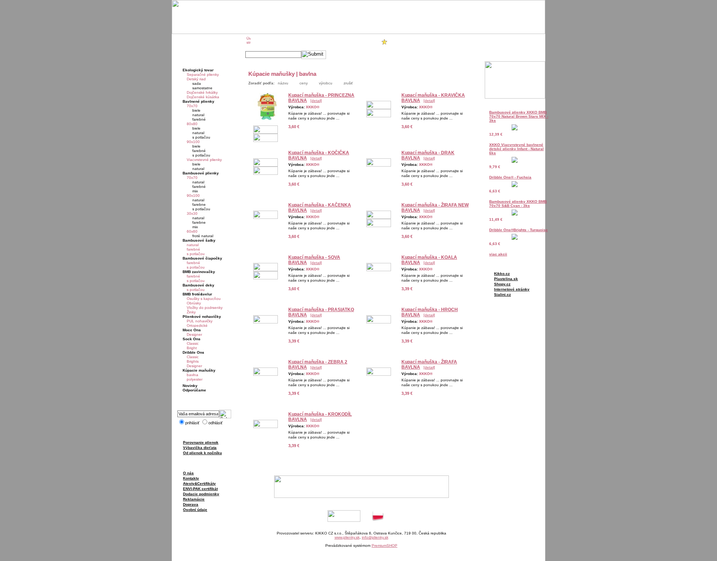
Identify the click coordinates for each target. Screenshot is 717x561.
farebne (199, 204)
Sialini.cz (502, 294)
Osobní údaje (195, 510)
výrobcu (325, 83)
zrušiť (348, 83)
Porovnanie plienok (200, 442)
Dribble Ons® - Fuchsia (510, 177)
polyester (194, 379)
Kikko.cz (502, 274)
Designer (194, 334)
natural (198, 115)
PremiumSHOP (384, 545)
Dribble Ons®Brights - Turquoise (518, 230)
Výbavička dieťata (200, 448)
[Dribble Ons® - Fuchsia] (515, 186)
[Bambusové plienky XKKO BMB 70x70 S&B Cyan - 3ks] (515, 214)
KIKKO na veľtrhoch (315, 42)
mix (195, 191)
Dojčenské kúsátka (203, 97)
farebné (199, 119)
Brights (193, 361)
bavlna (192, 375)
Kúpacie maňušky (199, 370)
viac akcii (498, 254)
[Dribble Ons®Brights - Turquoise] (515, 238)
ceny (303, 83)
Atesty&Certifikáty (199, 483)
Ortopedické (197, 325)
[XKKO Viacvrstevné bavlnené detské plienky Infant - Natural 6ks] (515, 161)
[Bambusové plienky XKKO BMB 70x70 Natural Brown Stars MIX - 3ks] (515, 129)
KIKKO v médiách (358, 42)
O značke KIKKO (273, 42)
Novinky (190, 386)
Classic (193, 343)
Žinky (191, 312)
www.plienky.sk (347, 537)
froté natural (202, 236)
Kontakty (191, 478)
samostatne (202, 88)
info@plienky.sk (375, 537)
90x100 (193, 142)
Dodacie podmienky (201, 494)
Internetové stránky (512, 289)
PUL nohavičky (199, 321)
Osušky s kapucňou (204, 299)
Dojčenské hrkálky (202, 92)
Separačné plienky (203, 74)
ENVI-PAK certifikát (200, 489)
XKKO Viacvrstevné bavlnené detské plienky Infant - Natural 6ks (516, 149)
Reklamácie (194, 499)
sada (196, 83)
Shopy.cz (502, 284)
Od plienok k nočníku (202, 453)
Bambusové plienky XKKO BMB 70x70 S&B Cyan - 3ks (518, 203)
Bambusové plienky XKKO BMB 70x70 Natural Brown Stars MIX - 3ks (518, 116)
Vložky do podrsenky (205, 308)
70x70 (192, 106)
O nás (188, 473)
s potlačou (201, 137)
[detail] (316, 101)
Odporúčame (194, 390)
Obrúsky (194, 303)
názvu (283, 83)
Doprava (190, 504)
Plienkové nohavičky (202, 316)
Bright (192, 348)
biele (196, 110)
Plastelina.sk (506, 279)
